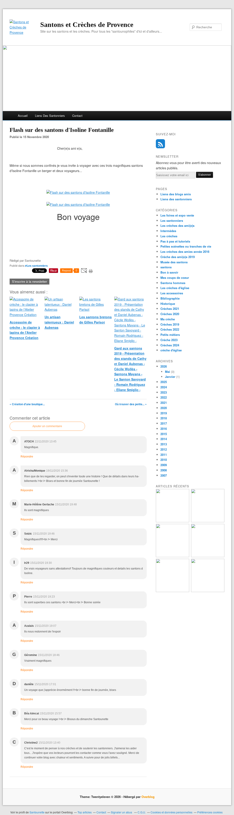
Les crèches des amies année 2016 (184, 251)
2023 (163, 392)
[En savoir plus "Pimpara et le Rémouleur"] (172, 521)
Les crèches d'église (174, 288)
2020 (163, 408)
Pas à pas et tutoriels (175, 241)
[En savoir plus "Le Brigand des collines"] (172, 556)
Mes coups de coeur (174, 277)
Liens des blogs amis (175, 194)
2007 (163, 475)
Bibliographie (170, 298)
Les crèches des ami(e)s (177, 225)
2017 (163, 423)
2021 (163, 402)
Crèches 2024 (169, 345)
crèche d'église (171, 350)
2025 (163, 382)
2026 (163, 366)
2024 (163, 387)
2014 (163, 439)
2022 (163, 397)
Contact (77, 115)
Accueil (23, 115)
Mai (167, 371)
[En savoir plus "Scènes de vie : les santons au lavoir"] (207, 591)
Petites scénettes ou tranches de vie (185, 246)
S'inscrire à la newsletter (29, 281)
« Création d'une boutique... (27, 404)
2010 (163, 459)
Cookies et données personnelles (171, 812)
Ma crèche (167, 319)
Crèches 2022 (169, 329)
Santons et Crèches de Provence (86, 24)
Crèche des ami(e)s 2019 (177, 257)
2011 (163, 454)
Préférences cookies (210, 812)
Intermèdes (168, 231)
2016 (163, 428)
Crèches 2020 (169, 314)
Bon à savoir (169, 272)
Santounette (37, 812)
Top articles (84, 812)
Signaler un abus (122, 812)
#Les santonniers (36, 266)
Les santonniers (171, 220)
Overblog (147, 796)
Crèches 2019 (169, 324)
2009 (163, 465)
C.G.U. (142, 812)
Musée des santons (174, 262)
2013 (163, 444)
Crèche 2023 (169, 340)
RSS (160, 143)
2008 (163, 470)
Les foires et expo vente (177, 215)
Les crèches (168, 236)
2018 (163, 418)
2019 (163, 413)
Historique (167, 303)
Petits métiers (170, 334)
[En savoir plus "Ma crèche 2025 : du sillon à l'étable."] (207, 556)
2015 (163, 434)
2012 (163, 449)
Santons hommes (172, 283)
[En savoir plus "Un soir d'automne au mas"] (207, 521)
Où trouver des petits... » (131, 404)
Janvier (170, 376)
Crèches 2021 (169, 308)
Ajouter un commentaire (47, 426)
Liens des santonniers (50, 115)
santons (166, 267)
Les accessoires (171, 293)
